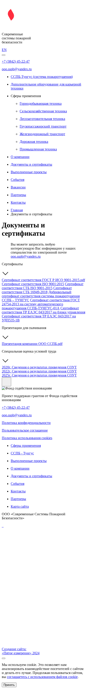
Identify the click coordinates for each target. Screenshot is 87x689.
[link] (43, 26)
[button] (3, 55)
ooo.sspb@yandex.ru (26, 256)
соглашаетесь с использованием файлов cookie (42, 677)
